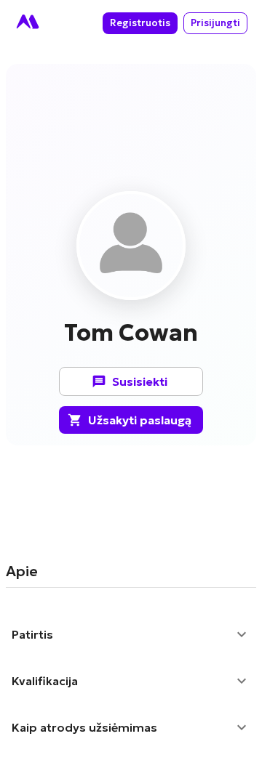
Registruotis (140, 23)
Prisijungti (215, 23)
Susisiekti (139, 381)
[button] (131, 634)
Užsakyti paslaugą (139, 420)
